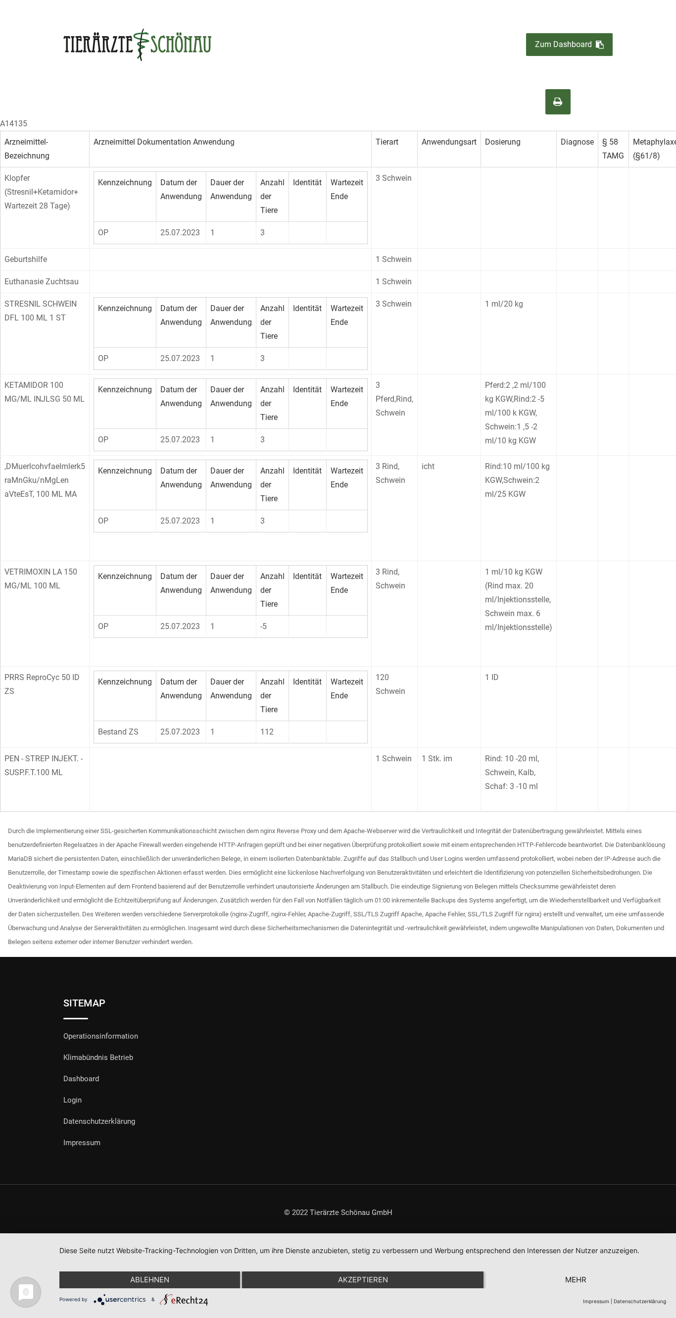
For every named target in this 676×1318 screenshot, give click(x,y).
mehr (575, 1279)
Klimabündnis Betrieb (98, 1057)
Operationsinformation (100, 1036)
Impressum (81, 1142)
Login (72, 1100)
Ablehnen (149, 1279)
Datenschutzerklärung (99, 1121)
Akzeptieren (363, 1279)
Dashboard (81, 1078)
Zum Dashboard (563, 45)
